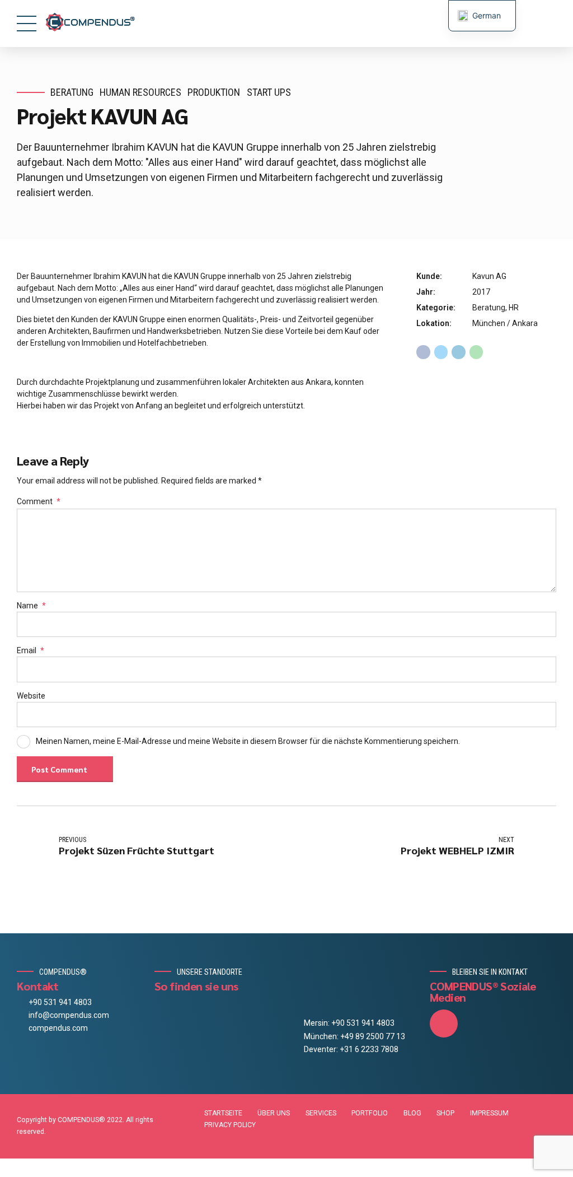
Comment (38, 501)
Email (30, 650)
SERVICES (321, 1113)
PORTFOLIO (369, 1113)
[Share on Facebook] (423, 352)
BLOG (412, 1113)
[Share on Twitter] (441, 352)
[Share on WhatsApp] (476, 352)
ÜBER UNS (273, 1113)
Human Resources (140, 92)
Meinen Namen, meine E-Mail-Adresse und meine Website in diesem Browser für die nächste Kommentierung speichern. (248, 741)
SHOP (445, 1113)
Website (31, 695)
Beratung (71, 92)
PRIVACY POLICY (230, 1125)
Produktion (213, 92)
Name (31, 605)
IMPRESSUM (489, 1113)
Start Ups (269, 92)
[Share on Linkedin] (459, 352)
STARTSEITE (223, 1113)
